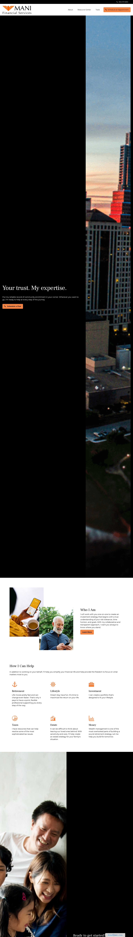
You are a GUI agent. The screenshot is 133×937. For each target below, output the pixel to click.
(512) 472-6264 (123, 2)
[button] (70, 10)
